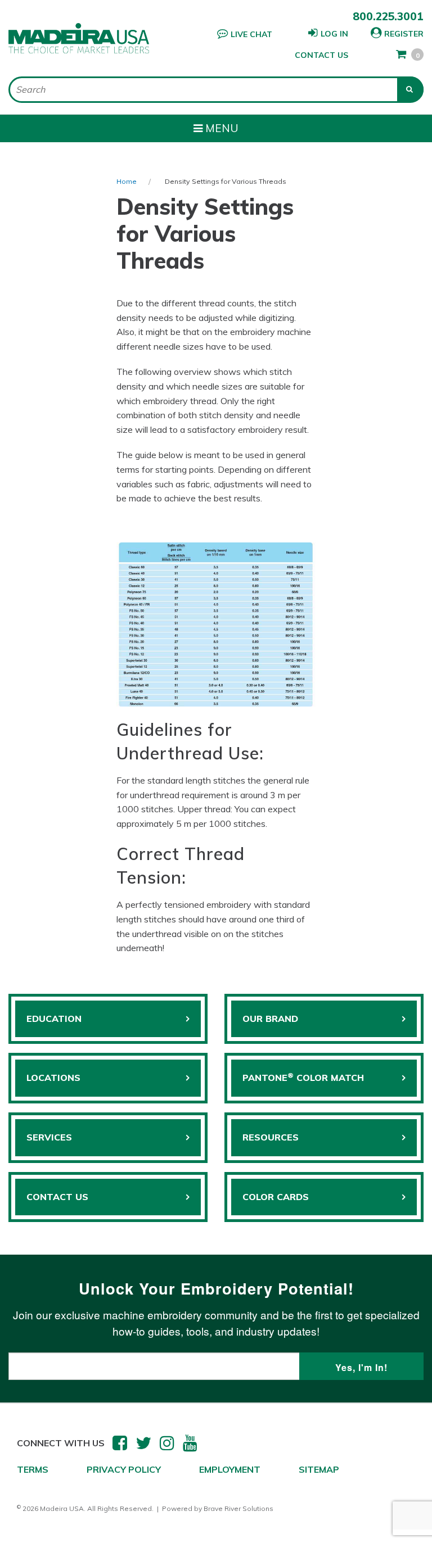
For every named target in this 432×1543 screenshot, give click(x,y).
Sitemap (319, 1469)
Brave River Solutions (238, 1508)
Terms (32, 1469)
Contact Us (321, 55)
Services (49, 1137)
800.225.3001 (388, 16)
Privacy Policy (124, 1469)
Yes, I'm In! (361, 1367)
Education (54, 1018)
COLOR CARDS (275, 1196)
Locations (53, 1077)
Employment (229, 1469)
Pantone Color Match (303, 1077)
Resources (270, 1137)
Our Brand (270, 1018)
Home (126, 181)
